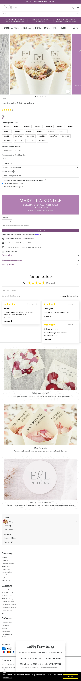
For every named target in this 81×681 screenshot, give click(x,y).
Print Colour (7, 172)
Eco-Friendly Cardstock (9, 604)
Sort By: (63, 296)
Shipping (13, 225)
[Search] (77, 13)
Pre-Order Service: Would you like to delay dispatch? (22, 180)
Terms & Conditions (8, 563)
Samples (4, 628)
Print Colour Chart (7, 610)
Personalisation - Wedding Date (14, 155)
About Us (4, 575)
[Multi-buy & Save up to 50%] (40, 479)
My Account (5, 578)
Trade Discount (6, 637)
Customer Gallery (7, 622)
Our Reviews (5, 625)
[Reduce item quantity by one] (3, 221)
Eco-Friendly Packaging (9, 607)
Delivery (4, 557)
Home (4, 99)
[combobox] (40, 13)
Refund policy (6, 566)
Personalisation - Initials (11, 147)
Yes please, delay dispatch (13, 187)
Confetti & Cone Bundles (9, 593)
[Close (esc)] (64, 642)
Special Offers (6, 631)
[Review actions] (36, 303)
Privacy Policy (6, 569)
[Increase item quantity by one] (10, 221)
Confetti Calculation (8, 596)
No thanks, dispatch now (13, 183)
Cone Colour (7, 163)
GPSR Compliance (7, 581)
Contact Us (5, 560)
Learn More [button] (7, 678)
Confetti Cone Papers (8, 601)
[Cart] (73, 7)
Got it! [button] (70, 676)
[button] (56, 283)
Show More (7, 317)
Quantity (5, 217)
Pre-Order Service (7, 634)
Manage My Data (7, 572)
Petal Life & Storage (8, 599)
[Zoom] (68, 91)
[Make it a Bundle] (40, 424)
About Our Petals (7, 590)
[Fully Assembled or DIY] (40, 369)
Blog (3, 613)
